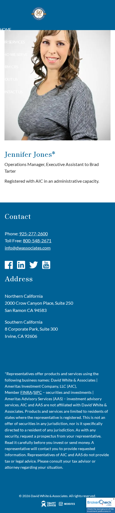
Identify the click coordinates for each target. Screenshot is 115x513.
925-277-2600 (33, 233)
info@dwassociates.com (28, 247)
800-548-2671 (37, 240)
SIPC (37, 392)
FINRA (26, 392)
